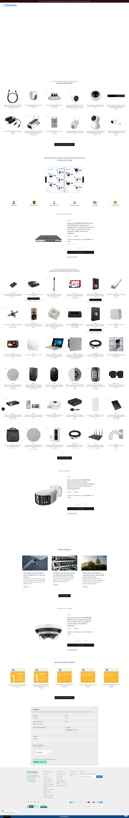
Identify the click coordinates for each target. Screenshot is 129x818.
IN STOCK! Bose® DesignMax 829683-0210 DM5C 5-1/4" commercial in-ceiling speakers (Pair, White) (13, 386)
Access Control (57, 5)
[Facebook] (70, 244)
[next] (124, 677)
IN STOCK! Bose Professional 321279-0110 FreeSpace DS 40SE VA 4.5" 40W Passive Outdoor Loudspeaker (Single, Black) (33, 386)
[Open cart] (125, 5)
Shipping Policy (60, 780)
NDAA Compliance (47, 782)
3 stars (38, 747)
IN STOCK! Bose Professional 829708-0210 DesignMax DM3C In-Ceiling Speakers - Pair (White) (33, 446)
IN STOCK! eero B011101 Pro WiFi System (33, 354)
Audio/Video (34, 5)
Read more (26, 586)
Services (84, 5)
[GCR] (3, 811)
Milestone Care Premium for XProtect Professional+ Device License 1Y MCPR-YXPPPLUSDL (41, 686)
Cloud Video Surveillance (48, 784)
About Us (45, 775)
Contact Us (110, 5)
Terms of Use (59, 778)
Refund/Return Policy (61, 773)
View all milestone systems (64, 697)
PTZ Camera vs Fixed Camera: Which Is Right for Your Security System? (34, 575)
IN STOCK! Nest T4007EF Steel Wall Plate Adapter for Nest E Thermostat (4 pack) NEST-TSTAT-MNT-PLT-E (54, 326)
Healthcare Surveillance (48, 789)
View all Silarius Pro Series (64, 144)
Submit (36, 762)
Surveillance (19, 5)
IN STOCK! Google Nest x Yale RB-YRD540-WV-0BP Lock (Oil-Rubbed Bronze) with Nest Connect (54, 386)
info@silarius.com (31, 780)
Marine (41, 5)
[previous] (4, 677)
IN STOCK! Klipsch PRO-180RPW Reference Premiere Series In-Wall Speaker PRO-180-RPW (95, 295)
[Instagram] (31, 802)
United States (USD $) (96, 806)
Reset (43, 762)
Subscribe (99, 776)
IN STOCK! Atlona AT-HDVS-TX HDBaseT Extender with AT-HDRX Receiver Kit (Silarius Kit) (75, 416)
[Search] (122, 5)
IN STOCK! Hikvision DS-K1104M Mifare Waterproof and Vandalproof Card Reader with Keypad (95, 386)
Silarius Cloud (92, 5)
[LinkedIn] (38, 802)
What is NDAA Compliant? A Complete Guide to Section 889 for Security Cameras (93, 575)
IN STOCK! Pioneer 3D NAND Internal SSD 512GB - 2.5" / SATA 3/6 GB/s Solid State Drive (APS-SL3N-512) (116, 416)
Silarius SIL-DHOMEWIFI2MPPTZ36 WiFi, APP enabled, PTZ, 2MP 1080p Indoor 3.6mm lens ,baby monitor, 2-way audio (95, 132)
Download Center (101, 5)
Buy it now (81, 252)
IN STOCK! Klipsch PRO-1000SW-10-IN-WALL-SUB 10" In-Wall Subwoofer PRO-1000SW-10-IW (95, 326)
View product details (72, 257)
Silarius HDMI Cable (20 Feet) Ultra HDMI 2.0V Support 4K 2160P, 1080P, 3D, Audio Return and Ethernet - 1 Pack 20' (13, 106)
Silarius (68, 220)
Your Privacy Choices (48, 780)
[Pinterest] (74, 244)
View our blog (64, 595)
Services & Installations (48, 797)
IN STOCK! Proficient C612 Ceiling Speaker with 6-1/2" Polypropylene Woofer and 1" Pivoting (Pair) (74, 386)
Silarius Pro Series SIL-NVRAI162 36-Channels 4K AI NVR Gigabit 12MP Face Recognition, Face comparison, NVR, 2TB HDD (116, 106)
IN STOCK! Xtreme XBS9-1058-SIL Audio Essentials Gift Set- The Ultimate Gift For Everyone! (75, 295)
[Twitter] (72, 244)
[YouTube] (35, 802)
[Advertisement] (64, 534)
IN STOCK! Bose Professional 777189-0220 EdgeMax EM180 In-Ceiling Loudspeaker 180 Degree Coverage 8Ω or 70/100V (75, 356)
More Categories (75, 5)
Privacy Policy (60, 775)
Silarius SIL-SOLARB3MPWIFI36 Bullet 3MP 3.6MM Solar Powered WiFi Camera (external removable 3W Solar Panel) (33, 132)
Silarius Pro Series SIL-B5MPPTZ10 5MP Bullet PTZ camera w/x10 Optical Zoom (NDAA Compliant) (116, 132)
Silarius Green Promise (61, 785)
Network (27, 5)
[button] (64, 816)
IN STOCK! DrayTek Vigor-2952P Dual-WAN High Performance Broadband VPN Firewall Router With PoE (13, 416)
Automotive (48, 5)
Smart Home (66, 5)
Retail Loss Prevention (48, 795)
